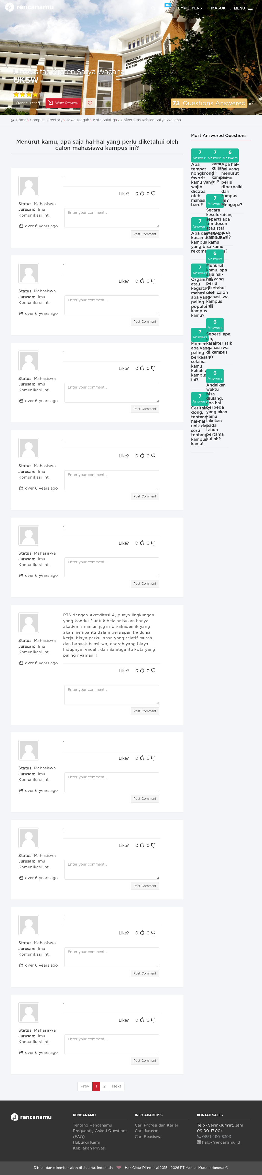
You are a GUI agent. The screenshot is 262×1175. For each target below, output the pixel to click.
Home (21, 120)
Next (116, 1086)
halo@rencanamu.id (221, 1142)
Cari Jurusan (146, 1131)
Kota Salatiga (105, 120)
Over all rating (28, 103)
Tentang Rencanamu (92, 1125)
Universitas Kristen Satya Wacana (69, 71)
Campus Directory (46, 120)
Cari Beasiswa (148, 1137)
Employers (190, 8)
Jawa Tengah (77, 120)
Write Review (66, 103)
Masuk (218, 8)
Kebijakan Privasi (89, 1148)
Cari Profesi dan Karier (156, 1125)
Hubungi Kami (86, 1142)
